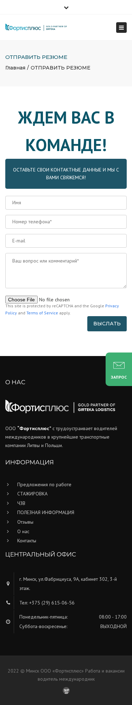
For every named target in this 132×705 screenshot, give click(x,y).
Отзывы (25, 522)
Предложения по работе (44, 484)
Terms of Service (42, 312)
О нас (23, 531)
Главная (15, 68)
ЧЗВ (21, 503)
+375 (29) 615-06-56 (52, 602)
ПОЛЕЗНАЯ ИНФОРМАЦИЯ (45, 512)
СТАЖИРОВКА (32, 493)
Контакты (26, 540)
